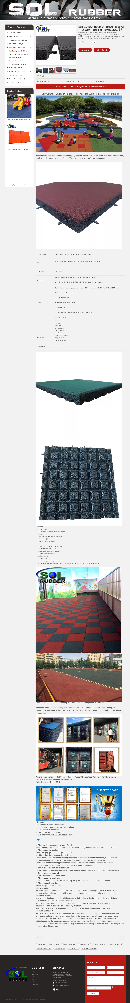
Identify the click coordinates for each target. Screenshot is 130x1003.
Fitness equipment (15, 75)
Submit (93, 993)
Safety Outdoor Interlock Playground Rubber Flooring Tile (19, 119)
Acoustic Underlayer (16, 44)
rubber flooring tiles (69, 944)
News (35, 979)
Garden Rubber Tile (15, 57)
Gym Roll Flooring (15, 36)
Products (36, 977)
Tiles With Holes (54, 944)
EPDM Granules (15, 82)
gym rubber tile (73, 948)
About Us (36, 974)
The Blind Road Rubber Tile (18, 64)
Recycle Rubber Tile (115, 944)
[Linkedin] (57, 989)
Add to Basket (102, 50)
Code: (96, 81)
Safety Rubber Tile (100, 944)
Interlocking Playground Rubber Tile (20, 54)
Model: (39, 81)
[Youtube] (61, 989)
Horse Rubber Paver (16, 67)
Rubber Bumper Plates (17, 71)
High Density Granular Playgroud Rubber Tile (20, 51)
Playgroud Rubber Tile (17, 47)
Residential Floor (84, 944)
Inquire (86, 50)
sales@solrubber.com (62, 985)
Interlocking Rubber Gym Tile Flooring (20, 40)
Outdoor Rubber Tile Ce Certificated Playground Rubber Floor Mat (19, 149)
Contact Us (36, 984)
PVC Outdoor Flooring (17, 78)
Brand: (68, 81)
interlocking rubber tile (89, 948)
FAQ (34, 981)
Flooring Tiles (41, 944)
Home (35, 972)
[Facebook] (54, 989)
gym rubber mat (60, 948)
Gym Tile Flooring (15, 33)
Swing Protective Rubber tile (18, 61)
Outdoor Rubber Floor (44, 948)
